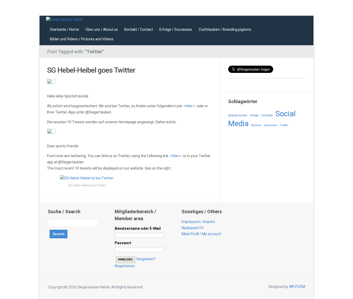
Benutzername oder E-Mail (138, 228)
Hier (189, 106)
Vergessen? (146, 259)
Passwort (123, 243)
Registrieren (125, 266)
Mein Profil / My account (201, 234)
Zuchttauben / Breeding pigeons (224, 29)
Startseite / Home (64, 29)
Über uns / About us (102, 29)
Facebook (267, 115)
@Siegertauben (237, 115)
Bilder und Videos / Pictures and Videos (81, 39)
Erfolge (254, 115)
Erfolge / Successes (175, 29)
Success (256, 125)
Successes (270, 125)
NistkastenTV (193, 228)
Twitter (284, 125)
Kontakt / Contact (138, 29)
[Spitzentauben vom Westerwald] (64, 19)
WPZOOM (297, 287)
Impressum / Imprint (198, 222)
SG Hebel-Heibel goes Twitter (91, 70)
